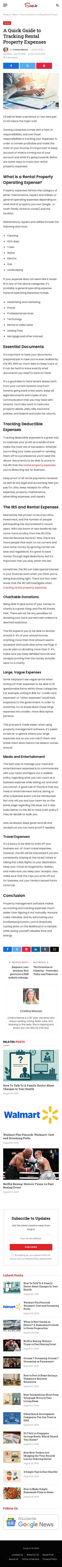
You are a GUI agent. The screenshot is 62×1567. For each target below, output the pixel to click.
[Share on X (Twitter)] (27, 66)
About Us (13, 1559)
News (14, 14)
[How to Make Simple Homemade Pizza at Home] (12, 1493)
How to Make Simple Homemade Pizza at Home (39, 1491)
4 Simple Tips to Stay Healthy (41, 1471)
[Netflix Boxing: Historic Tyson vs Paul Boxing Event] (31, 1164)
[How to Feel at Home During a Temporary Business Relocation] (12, 1380)
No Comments (38, 54)
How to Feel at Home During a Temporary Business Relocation (41, 1378)
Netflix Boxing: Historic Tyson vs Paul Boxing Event (40, 1343)
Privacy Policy (32, 1258)
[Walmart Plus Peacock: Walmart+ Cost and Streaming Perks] (31, 1114)
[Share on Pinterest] (44, 66)
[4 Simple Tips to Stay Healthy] (12, 1476)
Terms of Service (30, 1559)
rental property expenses (39, 465)
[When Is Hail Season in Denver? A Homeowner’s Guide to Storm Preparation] (12, 1326)
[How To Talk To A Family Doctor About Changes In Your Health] (31, 1065)
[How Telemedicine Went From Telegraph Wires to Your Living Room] (12, 1399)
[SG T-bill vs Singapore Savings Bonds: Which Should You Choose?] (12, 1437)
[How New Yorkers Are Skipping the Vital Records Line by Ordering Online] (12, 1457)
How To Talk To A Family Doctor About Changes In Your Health (28, 1087)
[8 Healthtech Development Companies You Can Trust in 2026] (12, 1418)
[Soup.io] (31, 5)
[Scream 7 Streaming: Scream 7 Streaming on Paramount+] (12, 1362)
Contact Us (17, 1554)
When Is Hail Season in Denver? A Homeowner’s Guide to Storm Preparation (41, 1325)
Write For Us (33, 1554)
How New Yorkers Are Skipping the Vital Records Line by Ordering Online (39, 1455)
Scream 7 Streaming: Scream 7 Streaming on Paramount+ (41, 1360)
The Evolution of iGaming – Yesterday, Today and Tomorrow (45, 971)
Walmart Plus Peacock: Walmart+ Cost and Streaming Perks (28, 1136)
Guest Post (47, 1554)
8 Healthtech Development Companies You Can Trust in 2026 (40, 1417)
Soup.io (6, 14)
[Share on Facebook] (11, 66)
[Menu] (5, 5)
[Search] (57, 5)
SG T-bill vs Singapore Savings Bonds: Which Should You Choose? (41, 1436)
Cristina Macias (20, 49)
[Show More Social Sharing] (56, 66)
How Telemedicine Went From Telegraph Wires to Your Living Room (41, 1398)
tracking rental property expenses (25, 587)
